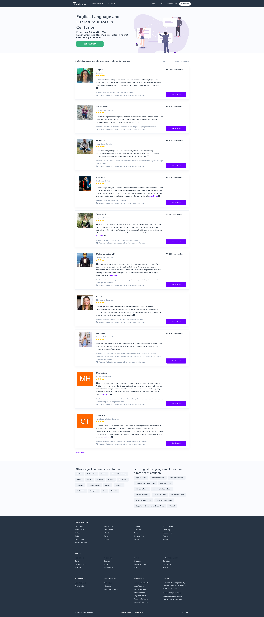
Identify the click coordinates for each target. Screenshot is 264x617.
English (79, 474)
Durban (77, 536)
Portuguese (81, 491)
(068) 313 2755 (175, 593)
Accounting (122, 480)
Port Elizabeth (168, 526)
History (165, 567)
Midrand (136, 539)
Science (103, 474)
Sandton (166, 536)
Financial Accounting (119, 474)
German (100, 480)
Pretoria (78, 533)
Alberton (107, 533)
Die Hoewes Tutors (158, 478)
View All (114, 491)
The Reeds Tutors (160, 495)
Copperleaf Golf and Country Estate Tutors (150, 506)
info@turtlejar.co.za (175, 596)
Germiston (137, 530)
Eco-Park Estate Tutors (164, 500)
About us (107, 586)
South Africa (167, 61)
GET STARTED (89, 44)
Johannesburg (79, 530)
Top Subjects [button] (96, 4)
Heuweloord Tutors (177, 495)
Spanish (110, 480)
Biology (107, 485)
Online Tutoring (139, 586)
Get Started (176, 94)
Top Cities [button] (110, 4)
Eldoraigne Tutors (141, 489)
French (89, 480)
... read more (153, 196)
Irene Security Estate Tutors (162, 489)
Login (161, 4)
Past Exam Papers (111, 589)
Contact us (108, 583)
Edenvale (137, 526)
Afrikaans (80, 485)
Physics (79, 480)
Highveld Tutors (141, 478)
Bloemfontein (79, 539)
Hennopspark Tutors (176, 478)
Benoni (136, 533)
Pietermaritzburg (81, 542)
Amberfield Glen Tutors (143, 500)
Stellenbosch (109, 530)
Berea (106, 536)
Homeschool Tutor (140, 589)
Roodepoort (167, 533)
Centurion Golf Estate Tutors (145, 483)
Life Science (108, 567)
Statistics (166, 561)
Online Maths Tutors (141, 599)
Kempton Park (139, 536)
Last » (83, 453)
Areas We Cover (140, 592)
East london (108, 526)
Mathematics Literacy (170, 558)
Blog (153, 4)
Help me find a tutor (141, 602)
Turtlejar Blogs (138, 612)
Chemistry (119, 485)
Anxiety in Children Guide (142, 583)
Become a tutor (172, 4)
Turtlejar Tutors (126, 612)
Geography (93, 491)
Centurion (186, 61)
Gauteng (177, 61)
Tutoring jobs (79, 586)
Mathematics (91, 474)
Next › (79, 453)
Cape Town (79, 526)
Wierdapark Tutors (142, 495)
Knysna (165, 539)
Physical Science (94, 485)
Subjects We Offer (140, 596)
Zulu (104, 491)
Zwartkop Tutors (165, 483)
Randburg (166, 530)
